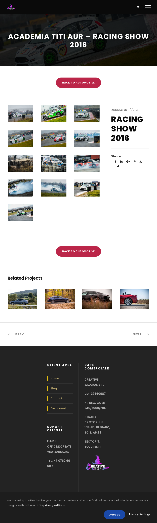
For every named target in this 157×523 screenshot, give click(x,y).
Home (55, 378)
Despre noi (58, 408)
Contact (56, 398)
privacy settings (54, 505)
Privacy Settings (139, 514)
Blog (54, 388)
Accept (114, 514)
